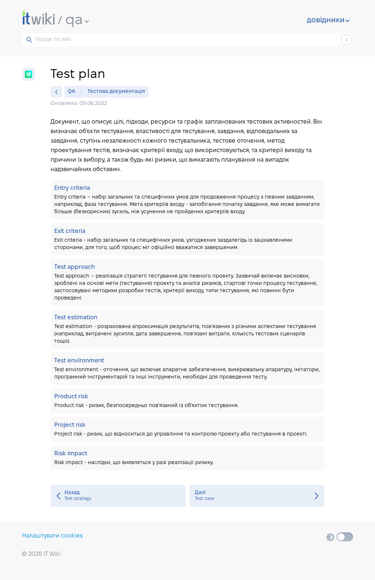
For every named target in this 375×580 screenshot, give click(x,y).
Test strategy (118, 496)
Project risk (187, 429)
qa (74, 20)
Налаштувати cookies (52, 536)
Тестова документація (116, 91)
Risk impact (187, 457)
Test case (256, 496)
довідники (326, 20)
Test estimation (187, 329)
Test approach (187, 282)
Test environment (187, 369)
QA (71, 91)
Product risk (187, 400)
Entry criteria (187, 199)
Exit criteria (187, 239)
